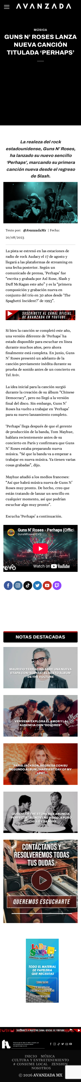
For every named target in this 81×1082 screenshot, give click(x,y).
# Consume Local (30, 1064)
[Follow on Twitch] (57, 585)
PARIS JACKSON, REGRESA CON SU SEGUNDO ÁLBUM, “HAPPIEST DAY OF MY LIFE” (40, 769)
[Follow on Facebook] (8, 585)
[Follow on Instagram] (18, 585)
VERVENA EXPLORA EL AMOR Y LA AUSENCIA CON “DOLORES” (41, 723)
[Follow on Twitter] (37, 585)
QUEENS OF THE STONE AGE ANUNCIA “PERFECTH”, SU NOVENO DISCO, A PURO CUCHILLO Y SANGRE (40, 817)
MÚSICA (40, 30)
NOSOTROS (41, 1068)
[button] (6, 7)
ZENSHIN (60, 1064)
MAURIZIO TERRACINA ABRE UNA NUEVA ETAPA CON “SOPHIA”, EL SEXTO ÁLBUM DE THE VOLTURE (40, 673)
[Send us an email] (66, 1044)
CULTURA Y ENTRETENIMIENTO (40, 1060)
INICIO (31, 1056)
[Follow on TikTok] (27, 585)
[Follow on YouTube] (47, 585)
